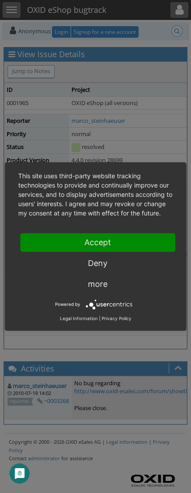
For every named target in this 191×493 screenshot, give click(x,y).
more (97, 284)
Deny (97, 263)
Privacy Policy (116, 318)
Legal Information (79, 318)
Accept (97, 242)
